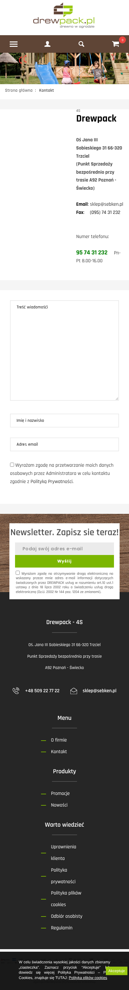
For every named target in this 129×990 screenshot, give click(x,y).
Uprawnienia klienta (63, 853)
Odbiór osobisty (66, 916)
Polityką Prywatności (51, 481)
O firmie (59, 740)
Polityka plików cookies (88, 978)
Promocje (60, 793)
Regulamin (62, 928)
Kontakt (59, 751)
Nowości (59, 805)
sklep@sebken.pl (106, 204)
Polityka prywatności (63, 876)
